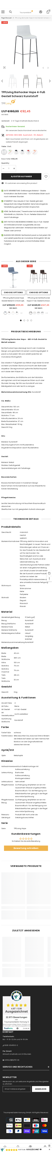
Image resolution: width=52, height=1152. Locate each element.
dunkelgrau (17, 313)
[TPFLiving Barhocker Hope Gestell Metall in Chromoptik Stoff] (13, 277)
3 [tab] (28, 320)
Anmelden (40, 1089)
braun (9, 313)
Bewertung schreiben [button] (26, 848)
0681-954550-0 (11, 1045)
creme (13, 313)
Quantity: (5, 163)
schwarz (42, 313)
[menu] (3, 11)
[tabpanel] (13, 291)
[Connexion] (40, 12)
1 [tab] (21, 320)
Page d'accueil (6, 18)
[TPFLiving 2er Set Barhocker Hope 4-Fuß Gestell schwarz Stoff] (39, 277)
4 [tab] (31, 320)
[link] (13, 907)
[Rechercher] (10, 11)
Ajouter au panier (21, 176)
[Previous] (43, 68)
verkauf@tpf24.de (11, 1060)
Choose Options (13, 292)
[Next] (48, 68)
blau (5, 313)
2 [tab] (24, 320)
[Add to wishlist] (46, 176)
